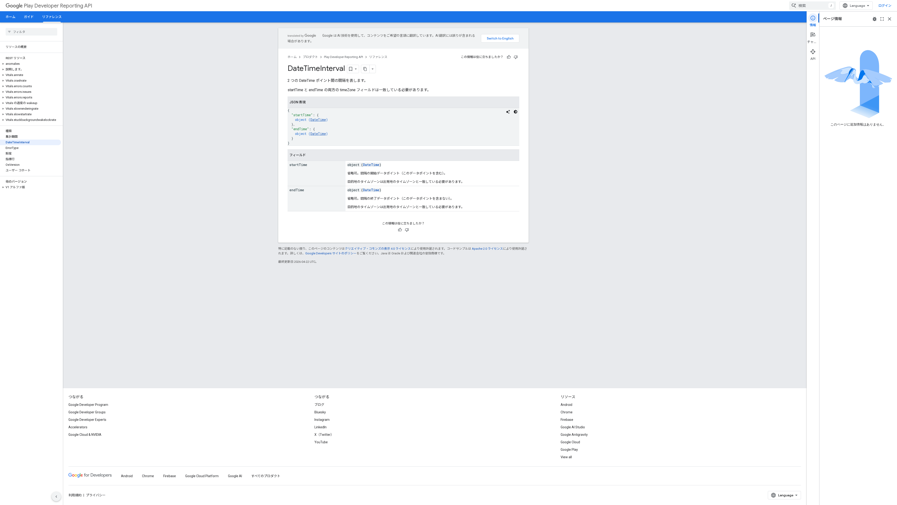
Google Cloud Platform (202, 476)
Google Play (569, 449)
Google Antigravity (574, 434)
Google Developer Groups (87, 412)
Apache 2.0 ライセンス (487, 248)
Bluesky (320, 412)
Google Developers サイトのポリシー (330, 253)
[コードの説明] (508, 111)
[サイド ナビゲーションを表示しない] (56, 496)
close (889, 19)
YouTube (321, 442)
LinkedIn (320, 427)
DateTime (318, 119)
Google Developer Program (88, 405)
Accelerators (77, 427)
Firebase (567, 420)
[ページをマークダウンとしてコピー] (365, 69)
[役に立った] (508, 57)
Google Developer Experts (87, 420)
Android (566, 405)
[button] (30, 64)
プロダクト (310, 57)
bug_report (874, 19)
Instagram (322, 420)
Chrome (567, 412)
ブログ (319, 405)
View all (566, 457)
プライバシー (96, 495)
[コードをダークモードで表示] (515, 111)
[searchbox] (31, 32)
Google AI (235, 476)
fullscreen (882, 19)
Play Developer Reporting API (58, 6)
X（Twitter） (324, 434)
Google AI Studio (573, 427)
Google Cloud (570, 442)
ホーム (10, 17)
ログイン (884, 5)
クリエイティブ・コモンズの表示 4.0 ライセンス (378, 248)
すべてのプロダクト (265, 476)
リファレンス (52, 17)
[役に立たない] (515, 57)
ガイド (29, 17)
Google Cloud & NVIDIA (84, 434)
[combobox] (812, 5)
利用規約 (75, 495)
